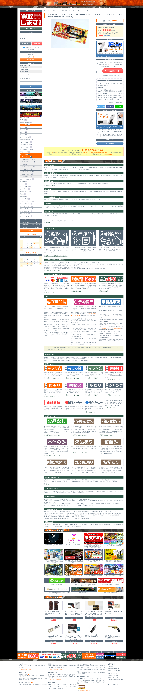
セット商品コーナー (26, 204)
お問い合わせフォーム (54, 690)
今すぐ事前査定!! (31, 28)
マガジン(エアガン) (26, 147)
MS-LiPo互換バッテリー (28, 162)
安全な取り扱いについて (52, 181)
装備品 (22, 194)
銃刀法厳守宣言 (25, 222)
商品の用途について (50, 165)
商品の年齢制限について (52, 173)
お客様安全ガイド (37, 220)
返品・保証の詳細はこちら (55, 679)
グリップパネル (25, 189)
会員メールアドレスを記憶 (32, 47)
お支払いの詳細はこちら (26, 669)
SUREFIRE (23, 181)
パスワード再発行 (31, 49)
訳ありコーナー (25, 213)
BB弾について (49, 522)
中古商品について (50, 354)
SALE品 (23, 120)
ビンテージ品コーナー (26, 208)
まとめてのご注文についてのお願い (55, 260)
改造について (49, 189)
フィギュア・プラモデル (27, 201)
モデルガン (24, 129)
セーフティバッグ (26, 169)
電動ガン (23, 132)
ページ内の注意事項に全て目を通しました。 (109, 66)
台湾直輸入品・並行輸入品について (55, 509)
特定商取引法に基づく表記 (85, 690)
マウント (23, 184)
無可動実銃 (23, 196)
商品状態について (50, 416)
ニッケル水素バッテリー (28, 159)
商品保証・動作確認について (53, 477)
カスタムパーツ (25, 186)
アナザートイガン (25, 137)
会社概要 (37, 227)
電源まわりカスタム (27, 174)
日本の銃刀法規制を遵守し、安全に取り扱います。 (111, 64)
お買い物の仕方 (49, 228)
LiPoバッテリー (26, 157)
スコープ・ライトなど (27, 179)
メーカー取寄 (25, 125)
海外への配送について (51, 203)
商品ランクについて (50, 364)
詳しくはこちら (108, 154)
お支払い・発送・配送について (53, 274)
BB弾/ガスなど (24, 152)
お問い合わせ (31, 230)
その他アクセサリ (25, 191)
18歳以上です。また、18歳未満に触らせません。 (110, 62)
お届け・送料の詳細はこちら (27, 687)
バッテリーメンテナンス (28, 166)
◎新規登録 (37, 44)
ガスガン (23, 127)
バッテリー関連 (25, 154)
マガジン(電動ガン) (26, 142)
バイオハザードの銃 (25, 104)
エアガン (23, 134)
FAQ (37, 222)
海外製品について (50, 496)
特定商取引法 (25, 225)
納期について (49, 296)
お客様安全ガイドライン (52, 185)
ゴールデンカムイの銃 (26, 110)
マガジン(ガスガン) (26, 144)
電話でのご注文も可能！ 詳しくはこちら (56, 256)
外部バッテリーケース (27, 171)
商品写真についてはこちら (53, 435)
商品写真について (50, 211)
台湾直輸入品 (24, 117)
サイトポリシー (50, 222)
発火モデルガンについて (52, 488)
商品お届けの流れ (37, 225)
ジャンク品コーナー (26, 216)
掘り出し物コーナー (26, 211)
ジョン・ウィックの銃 (26, 97)
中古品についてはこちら (52, 378)
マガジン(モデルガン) (26, 149)
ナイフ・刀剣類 (25, 199)
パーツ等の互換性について (52, 197)
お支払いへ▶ (31, 59)
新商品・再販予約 (25, 122)
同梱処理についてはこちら (53, 270)
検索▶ (31, 86)
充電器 (24, 164)
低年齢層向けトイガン (26, 139)
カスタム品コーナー (26, 206)
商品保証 (25, 227)
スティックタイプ (26, 176)
